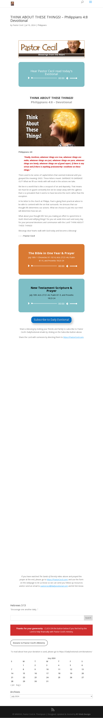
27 (83, 677)
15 (24, 673)
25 (59, 677)
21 (12, 677)
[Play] (29, 78)
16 (35, 673)
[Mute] (67, 78)
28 (12, 681)
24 (47, 677)
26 (71, 677)
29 (24, 681)
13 (83, 669)
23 (35, 677)
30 (35, 681)
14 (12, 673)
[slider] (72, 78)
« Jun (12, 685)
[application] (51, 78)
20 (83, 673)
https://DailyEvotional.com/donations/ (75, 651)
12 (71, 669)
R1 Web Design (83, 714)
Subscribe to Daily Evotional (51, 319)
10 (47, 669)
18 (59, 673)
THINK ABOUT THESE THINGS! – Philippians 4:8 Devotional (49, 19)
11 (59, 669)
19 (71, 673)
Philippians (42, 25)
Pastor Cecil (18, 25)
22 (24, 677)
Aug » (18, 685)
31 (47, 681)
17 (47, 673)
